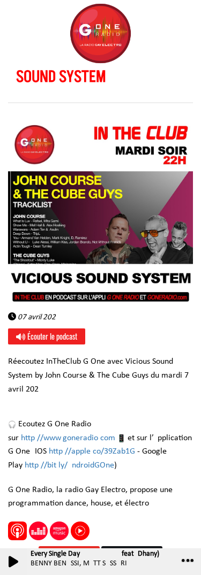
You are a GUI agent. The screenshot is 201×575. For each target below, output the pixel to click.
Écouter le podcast (51, 336)
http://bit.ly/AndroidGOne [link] (69, 465)
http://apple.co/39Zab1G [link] (92, 451)
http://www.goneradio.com (68, 438)
